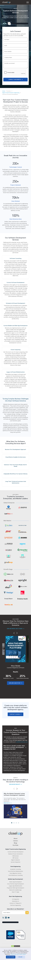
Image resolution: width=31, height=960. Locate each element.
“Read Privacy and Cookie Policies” (18, 954)
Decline (20, 956)
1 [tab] (12, 823)
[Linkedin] (6, 918)
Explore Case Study (14, 683)
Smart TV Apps (15, 892)
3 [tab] (16, 823)
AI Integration (15, 899)
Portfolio (15, 845)
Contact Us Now (15, 714)
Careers (15, 840)
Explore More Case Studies (14, 628)
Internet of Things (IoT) (15, 903)
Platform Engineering (15, 905)
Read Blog (15, 805)
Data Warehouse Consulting (15, 875)
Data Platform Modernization (15, 871)
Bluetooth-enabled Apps (15, 890)
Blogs (15, 843)
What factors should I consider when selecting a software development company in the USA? (14, 747)
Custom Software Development (15, 851)
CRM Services (15, 856)
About (15, 838)
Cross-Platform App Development (15, 883)
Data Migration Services (15, 873)
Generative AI (15, 901)
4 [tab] (19, 823)
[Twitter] (3, 918)
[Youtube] (8, 918)
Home (3, 91)
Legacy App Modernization (15, 886)
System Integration (15, 862)
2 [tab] (14, 823)
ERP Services (15, 858)
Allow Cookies (10, 956)
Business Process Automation (15, 854)
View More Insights (14, 784)
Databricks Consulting (15, 869)
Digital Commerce (15, 860)
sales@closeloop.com (22, 742)
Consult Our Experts (14, 79)
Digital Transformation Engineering (10, 92)
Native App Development (15, 881)
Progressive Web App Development (15, 888)
